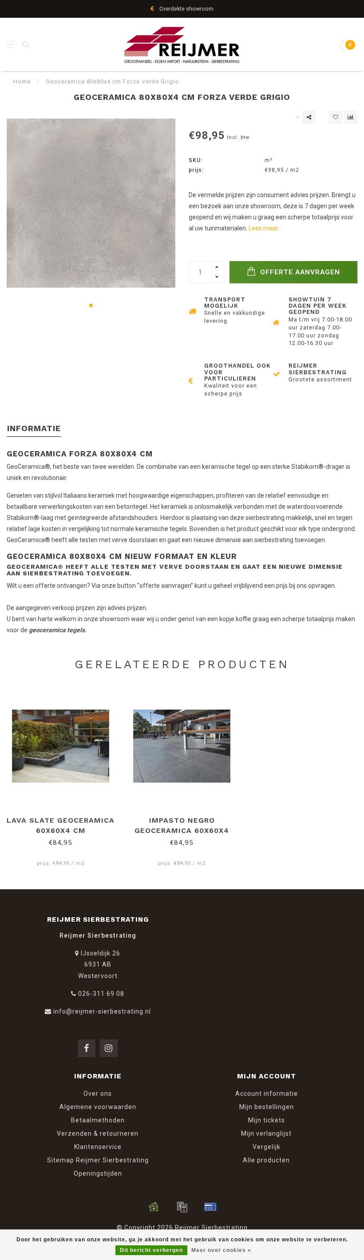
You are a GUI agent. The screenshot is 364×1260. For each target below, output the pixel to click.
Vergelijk (267, 1146)
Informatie (34, 428)
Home (22, 81)
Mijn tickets (266, 1120)
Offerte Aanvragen (299, 272)
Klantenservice (98, 1146)
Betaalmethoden (98, 1120)
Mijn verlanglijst (266, 1133)
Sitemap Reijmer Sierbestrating (98, 1160)
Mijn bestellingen (266, 1106)
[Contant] (153, 1206)
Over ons (97, 1093)
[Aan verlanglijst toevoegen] (335, 117)
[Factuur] (182, 1206)
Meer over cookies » (221, 1250)
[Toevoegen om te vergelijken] (350, 117)
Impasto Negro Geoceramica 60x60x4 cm (182, 830)
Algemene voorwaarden (97, 1106)
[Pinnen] (210, 1206)
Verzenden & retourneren (97, 1133)
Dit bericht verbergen (151, 1250)
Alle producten (266, 1160)
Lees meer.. (265, 228)
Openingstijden (98, 1173)
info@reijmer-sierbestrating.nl (102, 1011)
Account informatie (266, 1093)
